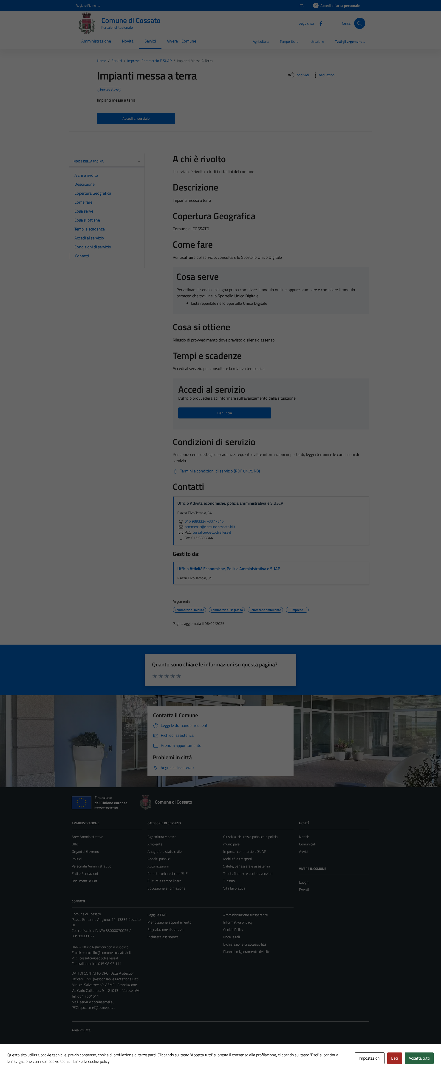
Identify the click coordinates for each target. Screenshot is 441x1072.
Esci (394, 1058)
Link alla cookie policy (91, 1061)
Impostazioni (370, 1058)
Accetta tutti (419, 1058)
